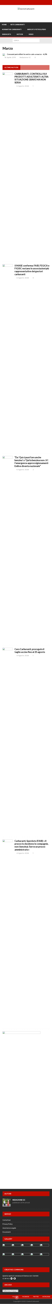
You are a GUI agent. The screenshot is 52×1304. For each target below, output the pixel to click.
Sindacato (6, 34)
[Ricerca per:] (26, 40)
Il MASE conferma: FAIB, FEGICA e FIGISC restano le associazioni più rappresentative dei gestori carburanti (32, 270)
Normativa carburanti (12, 29)
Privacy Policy (7, 1224)
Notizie (20, 34)
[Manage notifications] (17, 1298)
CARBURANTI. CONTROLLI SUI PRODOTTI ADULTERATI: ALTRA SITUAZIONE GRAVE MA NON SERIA (31, 78)
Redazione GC (25, 57)
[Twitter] (28, 2)
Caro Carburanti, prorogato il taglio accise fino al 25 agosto (30, 650)
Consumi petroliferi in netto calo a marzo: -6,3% (27, 54)
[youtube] (18, 2)
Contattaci (7, 1220)
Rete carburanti (17, 24)
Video (31, 34)
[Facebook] (23, 2)
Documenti (7, 1232)
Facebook (25, 1297)
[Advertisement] (27, 16)
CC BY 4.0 (6, 1278)
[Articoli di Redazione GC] (7, 1205)
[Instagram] (33, 2)
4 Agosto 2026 (23, 655)
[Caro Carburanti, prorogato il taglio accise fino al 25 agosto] (8, 741)
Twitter (36, 1297)
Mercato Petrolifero (36, 29)
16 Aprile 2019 (10, 57)
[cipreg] (21, 1104)
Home (4, 24)
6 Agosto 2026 (23, 86)
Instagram (46, 1297)
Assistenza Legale (9, 1228)
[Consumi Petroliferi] (4, 54)
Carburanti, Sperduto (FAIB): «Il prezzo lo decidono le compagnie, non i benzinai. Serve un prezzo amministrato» (31, 845)
